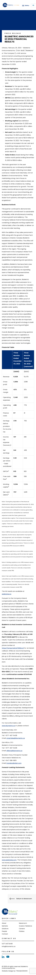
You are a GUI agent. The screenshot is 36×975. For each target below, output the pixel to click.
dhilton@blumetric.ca (14, 751)
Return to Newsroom (24, 899)
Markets (5, 926)
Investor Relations (25, 926)
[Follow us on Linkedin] (3, 957)
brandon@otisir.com (13, 763)
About (4, 923)
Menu (27, 5)
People (4, 931)
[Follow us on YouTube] (7, 956)
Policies (21, 931)
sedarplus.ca (6, 594)
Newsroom (23, 923)
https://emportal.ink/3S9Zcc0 (13, 648)
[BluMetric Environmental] (11, 5)
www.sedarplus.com (9, 860)
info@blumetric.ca (8, 946)
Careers (22, 928)
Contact (5, 934)
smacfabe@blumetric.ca (15, 738)
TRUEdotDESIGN (21, 971)
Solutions (5, 928)
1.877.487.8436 (7, 944)
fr (33, 5)
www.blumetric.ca (8, 726)
